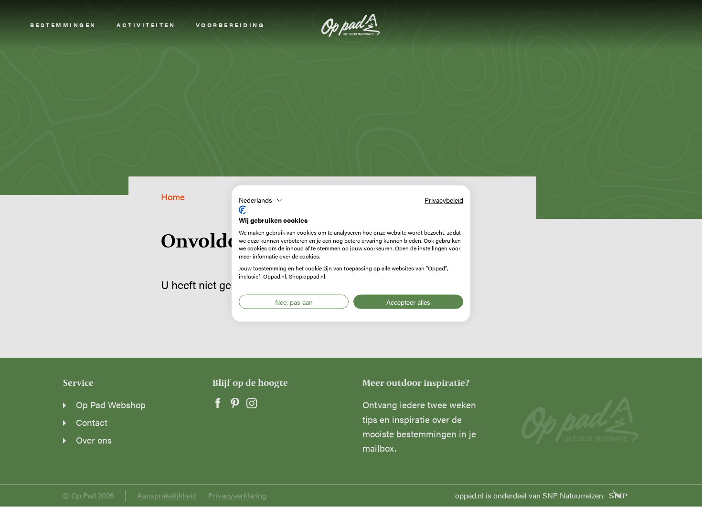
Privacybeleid (444, 199)
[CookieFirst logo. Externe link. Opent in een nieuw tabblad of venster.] (242, 210)
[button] (261, 200)
